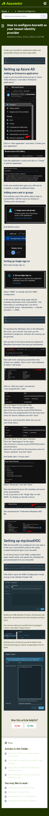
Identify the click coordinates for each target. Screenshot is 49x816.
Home (4, 11)
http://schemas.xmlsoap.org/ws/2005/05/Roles (23, 410)
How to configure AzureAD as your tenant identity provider (24, 776)
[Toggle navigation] (44, 3)
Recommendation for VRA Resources (22, 796)
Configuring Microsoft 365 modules (21, 787)
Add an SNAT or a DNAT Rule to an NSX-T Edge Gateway (25, 761)
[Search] (43, 16)
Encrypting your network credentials (22, 800)
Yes (31, 725)
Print (10, 743)
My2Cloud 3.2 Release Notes (19, 792)
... (12, 11)
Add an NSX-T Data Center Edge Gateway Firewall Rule (23, 754)
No (18, 725)
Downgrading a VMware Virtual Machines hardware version (23, 768)
